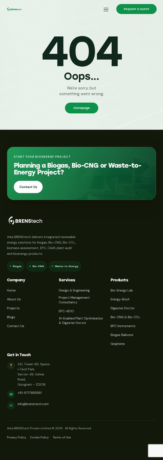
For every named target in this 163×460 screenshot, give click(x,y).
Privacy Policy (16, 437)
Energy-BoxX (120, 299)
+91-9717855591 (30, 393)
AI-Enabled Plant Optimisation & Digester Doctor (81, 320)
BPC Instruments (123, 326)
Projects (13, 308)
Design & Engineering (74, 290)
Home (11, 290)
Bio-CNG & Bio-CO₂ (125, 317)
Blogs (11, 317)
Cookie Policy (39, 437)
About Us (14, 299)
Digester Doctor (123, 308)
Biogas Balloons (122, 335)
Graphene (118, 344)
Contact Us (28, 187)
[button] (106, 9)
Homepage (81, 108)
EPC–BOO (66, 311)
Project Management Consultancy (74, 300)
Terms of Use (62, 437)
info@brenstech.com (33, 404)
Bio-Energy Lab (122, 290)
